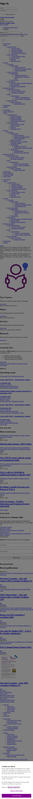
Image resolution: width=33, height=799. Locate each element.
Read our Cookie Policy (14, 787)
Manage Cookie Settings (16, 790)
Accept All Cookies (16, 795)
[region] (16, 780)
